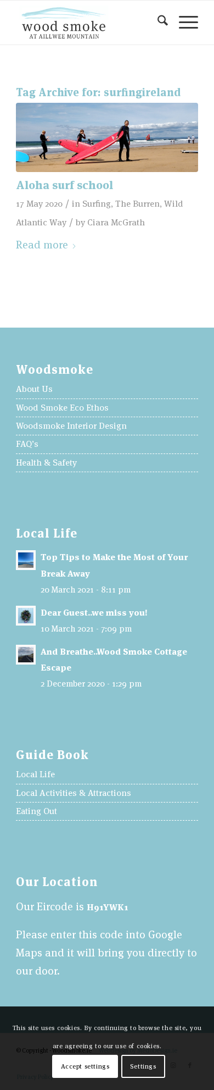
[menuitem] (157, 23)
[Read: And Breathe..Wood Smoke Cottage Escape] (26, 655)
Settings (143, 1066)
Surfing (96, 203)
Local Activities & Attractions (73, 793)
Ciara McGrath (116, 222)
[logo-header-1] (88, 23)
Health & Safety (46, 462)
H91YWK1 (107, 907)
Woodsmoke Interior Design (71, 425)
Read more (42, 244)
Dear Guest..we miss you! (94, 612)
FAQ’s (27, 444)
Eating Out (36, 811)
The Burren (137, 203)
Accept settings (85, 1066)
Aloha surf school (64, 185)
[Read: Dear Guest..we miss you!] (26, 616)
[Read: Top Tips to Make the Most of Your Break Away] (26, 560)
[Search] (157, 23)
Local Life (35, 774)
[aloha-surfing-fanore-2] (107, 137)
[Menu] (183, 23)
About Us (34, 389)
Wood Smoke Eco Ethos (62, 407)
